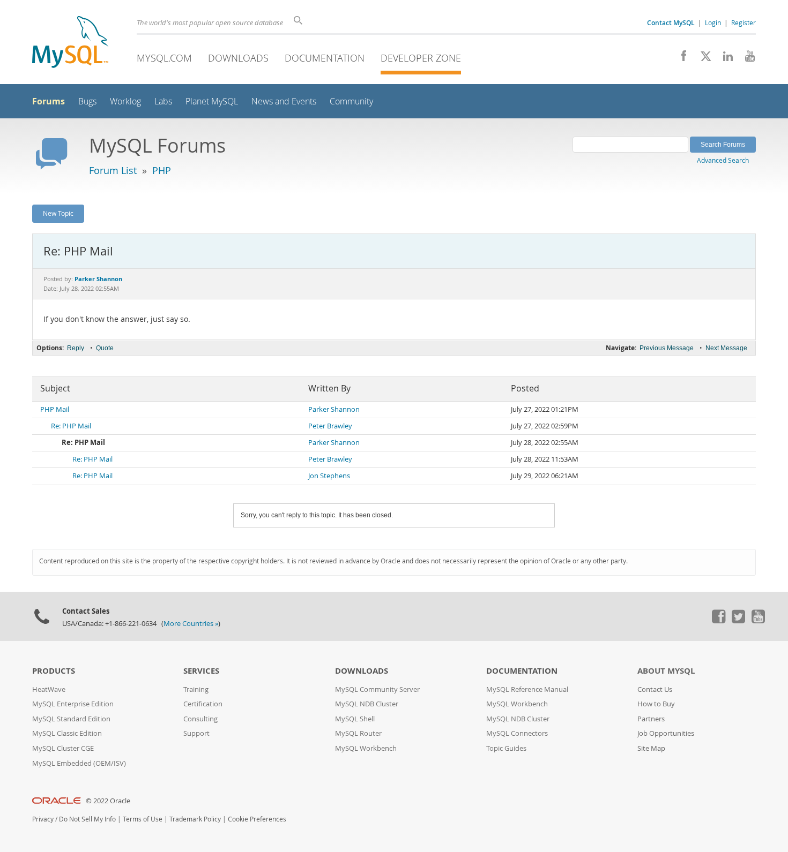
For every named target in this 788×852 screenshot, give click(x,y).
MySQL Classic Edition (67, 733)
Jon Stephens (329, 475)
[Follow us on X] (702, 59)
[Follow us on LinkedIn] (724, 59)
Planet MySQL (211, 101)
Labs (163, 101)
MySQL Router (358, 733)
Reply (75, 348)
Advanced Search (723, 160)
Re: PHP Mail (71, 426)
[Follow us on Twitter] (738, 620)
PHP (161, 170)
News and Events (283, 101)
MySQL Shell (355, 718)
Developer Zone (421, 57)
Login (713, 22)
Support (196, 733)
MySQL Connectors (517, 733)
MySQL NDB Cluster (366, 703)
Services (201, 670)
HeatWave (48, 689)
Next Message (726, 348)
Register (743, 22)
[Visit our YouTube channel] (746, 59)
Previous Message (667, 348)
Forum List (113, 170)
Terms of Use (142, 819)
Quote (105, 348)
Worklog (125, 101)
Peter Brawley (330, 426)
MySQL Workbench (366, 748)
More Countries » (190, 623)
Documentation (325, 57)
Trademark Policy (195, 819)
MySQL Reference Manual (527, 689)
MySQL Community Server (377, 689)
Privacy (43, 819)
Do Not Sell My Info (87, 819)
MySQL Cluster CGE (63, 748)
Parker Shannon (334, 409)
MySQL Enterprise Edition (73, 703)
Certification (202, 703)
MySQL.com (164, 57)
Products (53, 670)
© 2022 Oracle (108, 800)
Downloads (238, 57)
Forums (48, 101)
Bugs (87, 101)
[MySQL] (70, 43)
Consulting (200, 718)
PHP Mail (54, 409)
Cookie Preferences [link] (257, 819)
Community (351, 101)
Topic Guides (506, 748)
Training (196, 689)
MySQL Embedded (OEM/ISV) (79, 763)
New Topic (58, 213)
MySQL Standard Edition (71, 718)
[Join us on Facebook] (680, 59)
